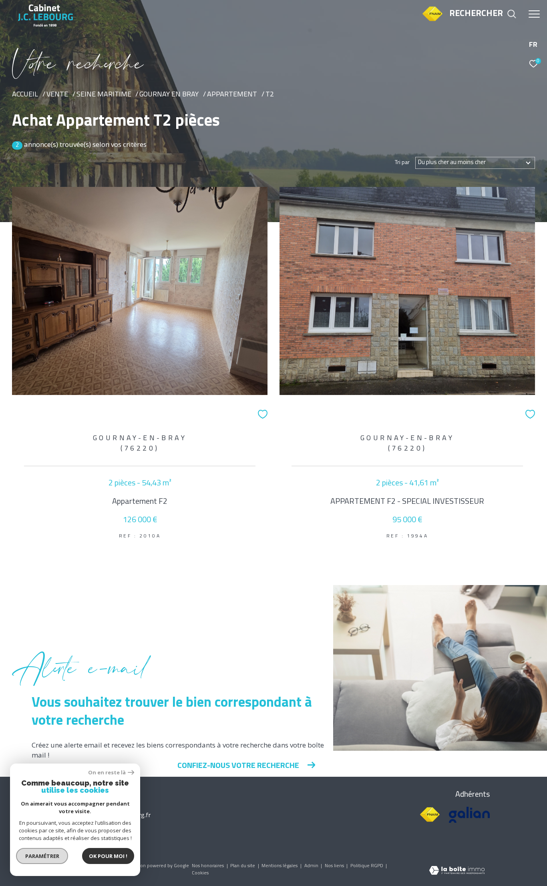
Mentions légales (280, 866)
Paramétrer (42, 856)
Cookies (200, 873)
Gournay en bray (169, 94)
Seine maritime (103, 94)
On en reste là (107, 773)
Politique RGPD (366, 866)
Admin (312, 866)
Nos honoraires (208, 866)
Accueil (25, 94)
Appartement (232, 94)
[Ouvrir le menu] (534, 14)
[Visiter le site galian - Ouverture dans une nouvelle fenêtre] (469, 815)
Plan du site (243, 866)
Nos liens (335, 866)
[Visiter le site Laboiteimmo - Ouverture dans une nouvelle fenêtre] (457, 871)
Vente (57, 94)
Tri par (402, 163)
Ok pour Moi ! (108, 856)
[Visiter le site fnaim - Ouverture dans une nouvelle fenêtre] (429, 815)
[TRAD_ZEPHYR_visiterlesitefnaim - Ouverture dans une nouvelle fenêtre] (432, 21)
